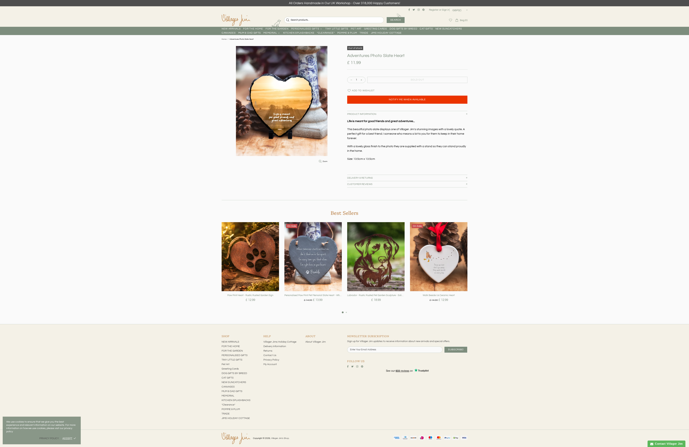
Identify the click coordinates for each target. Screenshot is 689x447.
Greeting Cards (230, 369)
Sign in (445, 10)
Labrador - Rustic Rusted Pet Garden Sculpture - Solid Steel (376, 295)
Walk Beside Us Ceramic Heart (439, 295)
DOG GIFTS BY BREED (234, 373)
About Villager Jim (315, 342)
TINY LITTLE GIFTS (232, 360)
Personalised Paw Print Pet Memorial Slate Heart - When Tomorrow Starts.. (313, 295)
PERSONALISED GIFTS (235, 355)
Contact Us (269, 355)
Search (395, 20)
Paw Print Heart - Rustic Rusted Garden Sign (250, 295)
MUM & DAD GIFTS (232, 391)
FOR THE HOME (231, 346)
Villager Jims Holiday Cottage (279, 342)
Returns (267, 351)
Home (224, 39)
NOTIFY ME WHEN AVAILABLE (407, 99)
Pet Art (225, 364)
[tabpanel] (250, 266)
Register (434, 10)
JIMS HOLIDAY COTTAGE (236, 418)
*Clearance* (228, 405)
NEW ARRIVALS (230, 342)
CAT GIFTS (228, 378)
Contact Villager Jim (668, 443)
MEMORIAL (228, 396)
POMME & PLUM (231, 409)
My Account (270, 364)
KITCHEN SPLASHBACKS (236, 400)
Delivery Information (274, 346)
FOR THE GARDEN (232, 351)
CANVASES (228, 387)
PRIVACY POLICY (49, 438)
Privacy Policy (271, 360)
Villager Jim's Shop (236, 20)
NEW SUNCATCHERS (234, 382)
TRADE (226, 413)
